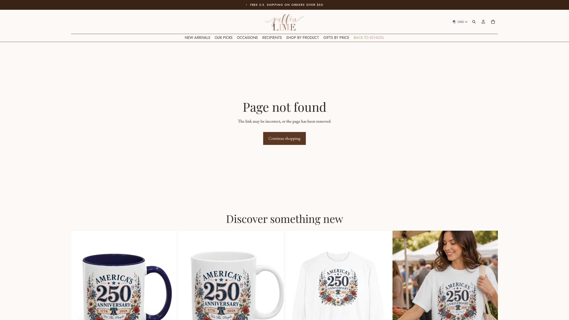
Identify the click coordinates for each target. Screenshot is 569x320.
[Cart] (493, 22)
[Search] (474, 22)
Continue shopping (284, 138)
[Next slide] (169, 296)
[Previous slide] (77, 296)
